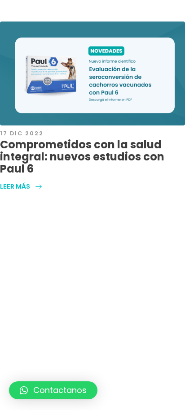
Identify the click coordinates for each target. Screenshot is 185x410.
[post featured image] (92, 73)
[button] (53, 390)
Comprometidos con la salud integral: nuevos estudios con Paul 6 (82, 156)
